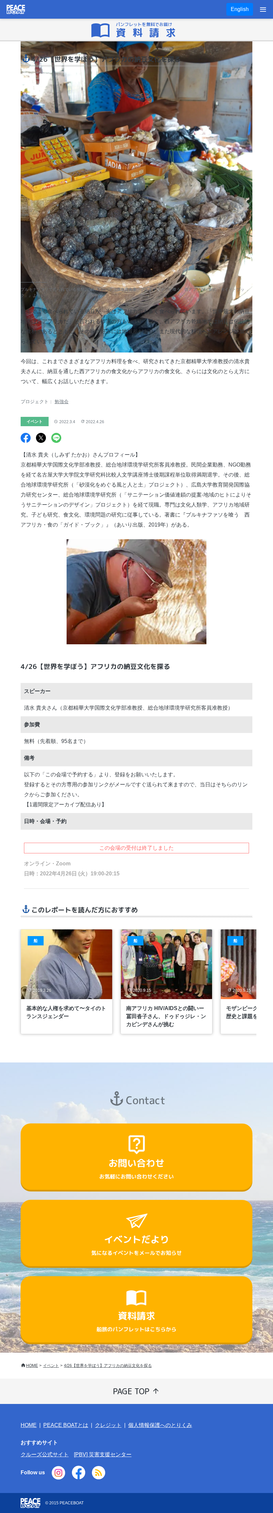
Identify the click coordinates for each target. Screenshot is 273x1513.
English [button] (240, 9)
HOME (32, 1365)
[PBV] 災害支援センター (103, 1454)
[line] (56, 439)
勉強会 (62, 401)
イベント (51, 1365)
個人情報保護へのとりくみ (160, 1425)
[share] (26, 439)
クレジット (108, 1425)
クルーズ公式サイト (45, 1454)
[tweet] (41, 439)
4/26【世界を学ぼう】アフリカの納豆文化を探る (108, 1365)
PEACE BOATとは (65, 1425)
